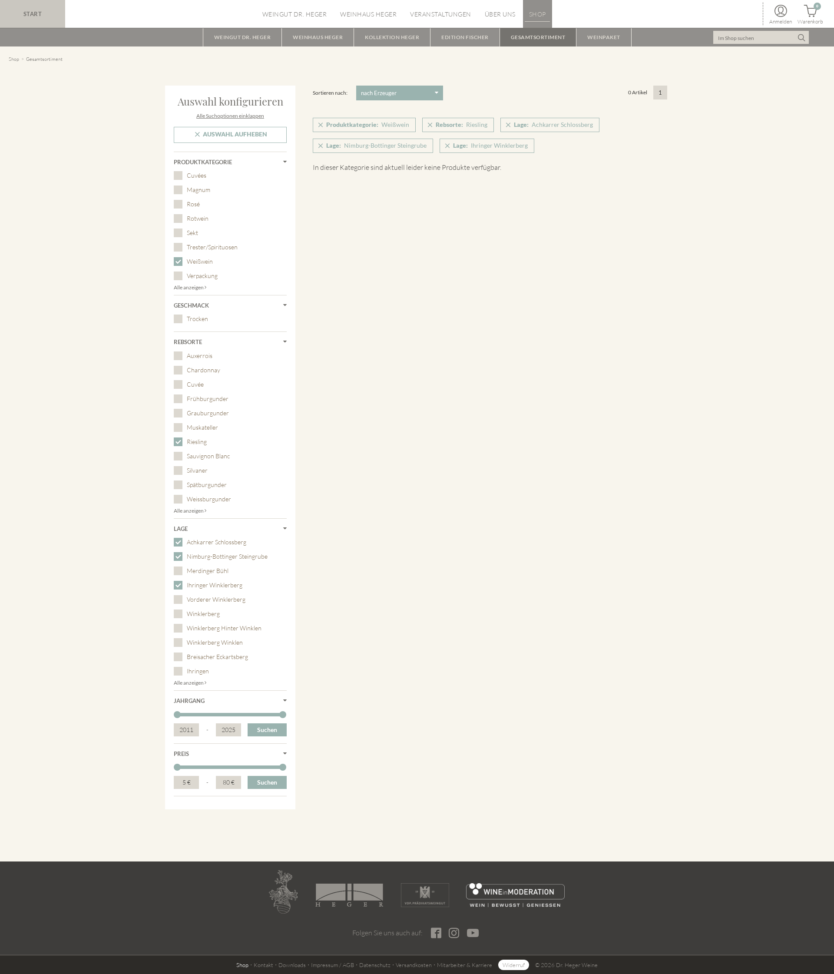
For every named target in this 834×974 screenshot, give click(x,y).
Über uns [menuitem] (500, 14)
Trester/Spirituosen (212, 247)
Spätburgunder (207, 484)
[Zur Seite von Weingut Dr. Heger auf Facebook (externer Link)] (435, 933)
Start (32, 13)
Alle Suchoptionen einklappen (230, 116)
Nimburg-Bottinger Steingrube (227, 556)
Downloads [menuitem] (292, 964)
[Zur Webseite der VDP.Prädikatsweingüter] (425, 895)
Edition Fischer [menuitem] (465, 37)
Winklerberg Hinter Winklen (224, 628)
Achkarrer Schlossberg (216, 542)
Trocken (197, 318)
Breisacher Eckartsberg (217, 656)
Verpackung (202, 275)
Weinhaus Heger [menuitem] (368, 14)
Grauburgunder (208, 413)
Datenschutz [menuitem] (375, 964)
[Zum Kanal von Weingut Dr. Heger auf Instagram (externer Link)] (472, 932)
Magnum (198, 189)
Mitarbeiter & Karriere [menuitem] (464, 964)
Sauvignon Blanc (208, 456)
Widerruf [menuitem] (514, 964)
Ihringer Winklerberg (214, 585)
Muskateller (202, 427)
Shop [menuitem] (537, 14)
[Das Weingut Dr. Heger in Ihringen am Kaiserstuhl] (283, 892)
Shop (14, 59)
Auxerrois (199, 355)
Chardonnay (203, 370)
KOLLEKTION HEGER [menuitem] (392, 37)
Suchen (267, 729)
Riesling (197, 441)
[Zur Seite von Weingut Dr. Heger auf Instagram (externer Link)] (453, 933)
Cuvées (196, 175)
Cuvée (195, 384)
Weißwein (200, 261)
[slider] (177, 714)
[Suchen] (801, 37)
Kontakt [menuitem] (263, 964)
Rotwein (197, 218)
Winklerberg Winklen (215, 642)
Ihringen (198, 671)
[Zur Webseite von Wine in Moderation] (515, 895)
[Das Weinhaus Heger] (349, 895)
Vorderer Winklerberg (216, 599)
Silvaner (197, 470)
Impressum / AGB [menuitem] (332, 964)
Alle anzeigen (189, 287)
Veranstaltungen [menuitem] (440, 14)
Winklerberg (203, 613)
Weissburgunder (209, 499)
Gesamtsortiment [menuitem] (538, 37)
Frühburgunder (207, 398)
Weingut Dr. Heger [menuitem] (294, 14)
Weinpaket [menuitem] (603, 37)
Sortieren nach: (330, 92)
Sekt (192, 232)
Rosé (193, 204)
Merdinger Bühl (207, 570)
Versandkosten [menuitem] (414, 964)
